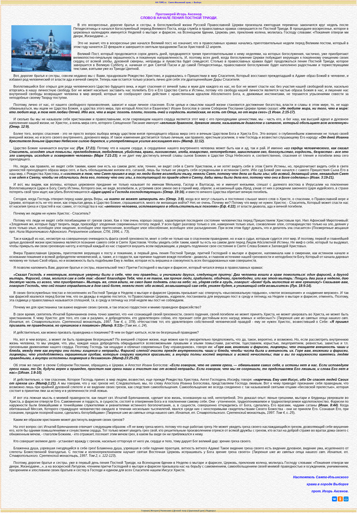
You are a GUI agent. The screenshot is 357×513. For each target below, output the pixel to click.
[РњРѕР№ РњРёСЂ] (346, 498)
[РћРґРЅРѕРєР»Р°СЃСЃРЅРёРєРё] (340, 498)
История (155, 511)
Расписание (166, 511)
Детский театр (180, 511)
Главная (145, 511)
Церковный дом (196, 511)
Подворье (211, 511)
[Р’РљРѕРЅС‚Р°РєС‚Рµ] (334, 498)
